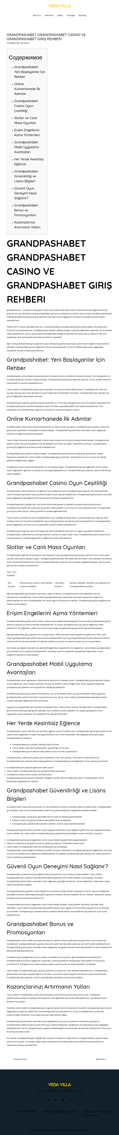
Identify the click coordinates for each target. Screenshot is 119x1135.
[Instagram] (63, 1100)
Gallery (60, 15)
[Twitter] (55, 1100)
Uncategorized (13, 43)
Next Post (101, 1059)
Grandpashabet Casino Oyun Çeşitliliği (26, 106)
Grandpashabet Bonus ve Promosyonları (26, 210)
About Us (37, 15)
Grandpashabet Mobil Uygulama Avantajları (26, 147)
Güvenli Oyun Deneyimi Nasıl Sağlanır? (25, 193)
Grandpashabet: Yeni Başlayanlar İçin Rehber (29, 72)
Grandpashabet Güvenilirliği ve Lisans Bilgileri (26, 176)
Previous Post (19, 1059)
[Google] (70, 1100)
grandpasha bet (14, 310)
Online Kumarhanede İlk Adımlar (27, 89)
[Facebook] (48, 1100)
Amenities (49, 15)
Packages (71, 15)
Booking (82, 15)
